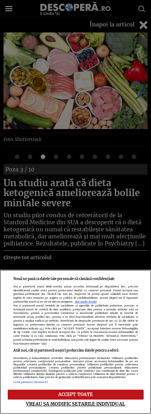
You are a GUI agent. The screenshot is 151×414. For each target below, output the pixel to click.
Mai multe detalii (86, 301)
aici (41, 328)
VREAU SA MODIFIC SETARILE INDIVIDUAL (75, 404)
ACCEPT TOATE (75, 394)
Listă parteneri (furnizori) (30, 382)
